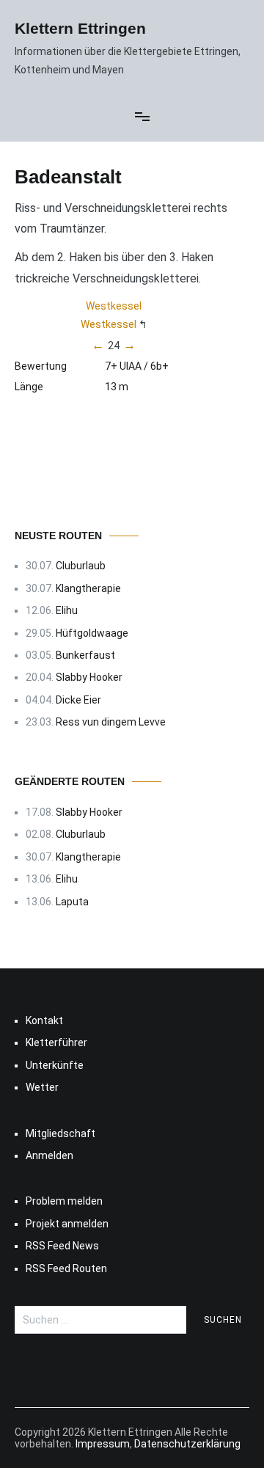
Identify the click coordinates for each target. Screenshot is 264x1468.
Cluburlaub (81, 566)
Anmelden (49, 1155)
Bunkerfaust (85, 655)
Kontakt (44, 1020)
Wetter (42, 1087)
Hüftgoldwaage (92, 633)
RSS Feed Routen (66, 1268)
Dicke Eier (78, 700)
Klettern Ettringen (80, 28)
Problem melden (64, 1201)
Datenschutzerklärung (187, 1444)
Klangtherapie (88, 588)
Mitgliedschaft (60, 1133)
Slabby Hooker (89, 677)
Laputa (72, 902)
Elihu (67, 610)
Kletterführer (56, 1042)
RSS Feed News (62, 1246)
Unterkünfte (55, 1065)
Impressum (103, 1444)
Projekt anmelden (67, 1224)
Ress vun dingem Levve (111, 722)
